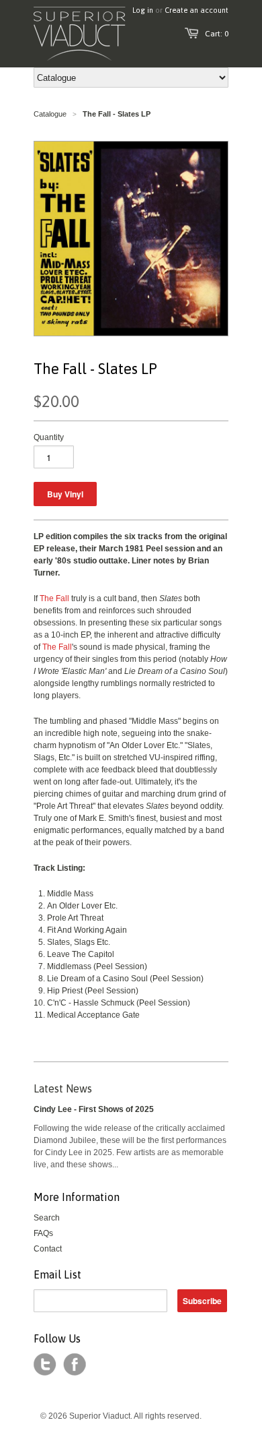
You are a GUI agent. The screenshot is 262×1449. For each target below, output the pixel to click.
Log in (142, 10)
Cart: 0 (216, 33)
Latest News (63, 1088)
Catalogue (50, 114)
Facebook (74, 1364)
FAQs (43, 1233)
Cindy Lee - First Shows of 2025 (94, 1109)
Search (47, 1218)
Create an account (196, 10)
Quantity (49, 437)
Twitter (45, 1364)
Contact (48, 1249)
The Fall (54, 598)
